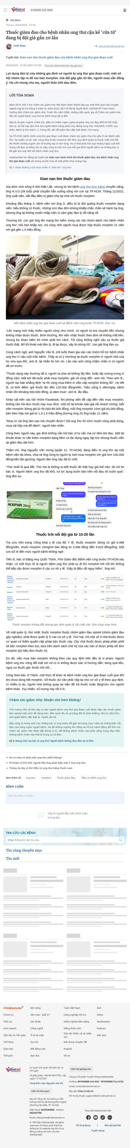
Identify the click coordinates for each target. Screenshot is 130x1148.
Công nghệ (36, 1028)
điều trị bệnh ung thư (94, 777)
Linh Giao (20, 45)
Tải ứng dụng (83, 1125)
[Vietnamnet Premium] (13, 1009)
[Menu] (5, 10)
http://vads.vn (86, 1091)
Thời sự (7, 1021)
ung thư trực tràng (92, 186)
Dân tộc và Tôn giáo (14, 1035)
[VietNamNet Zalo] (109, 1118)
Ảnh (99, 1008)
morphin (46, 777)
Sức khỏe (15, 20)
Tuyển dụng (97, 1130)
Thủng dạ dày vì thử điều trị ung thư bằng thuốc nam (40, 768)
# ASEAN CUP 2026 (41, 10)
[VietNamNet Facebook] (88, 1118)
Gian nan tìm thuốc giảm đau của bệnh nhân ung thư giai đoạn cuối (66, 57)
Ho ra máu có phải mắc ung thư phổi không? (35, 757)
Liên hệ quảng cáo (81, 1068)
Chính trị (8, 1014)
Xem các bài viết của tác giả (111, 46)
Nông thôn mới (72, 1028)
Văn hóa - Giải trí (39, 1014)
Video (100, 1014)
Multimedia (103, 1021)
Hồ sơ (67, 1055)
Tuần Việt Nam (72, 1008)
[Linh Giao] (9, 46)
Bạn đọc (35, 1055)
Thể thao (8, 1042)
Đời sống (35, 1008)
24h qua (101, 1035)
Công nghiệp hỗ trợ (75, 1014)
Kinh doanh (10, 1028)
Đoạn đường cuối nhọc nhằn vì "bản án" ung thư (43, 167)
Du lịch (34, 1042)
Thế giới (8, 1055)
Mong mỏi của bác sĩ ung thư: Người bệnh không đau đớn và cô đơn (54, 740)
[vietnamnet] (18, 12)
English (68, 1048)
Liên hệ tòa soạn (40, 1091)
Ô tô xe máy (37, 1035)
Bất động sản (38, 1048)
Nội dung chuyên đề (75, 1042)
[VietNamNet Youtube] (95, 1118)
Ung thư (30, 777)
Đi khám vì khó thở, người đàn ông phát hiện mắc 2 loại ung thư (47, 762)
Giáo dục (8, 1048)
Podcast (101, 1028)
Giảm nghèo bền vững (76, 1021)
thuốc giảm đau (66, 777)
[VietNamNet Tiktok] (102, 1118)
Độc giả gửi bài (113, 1125)
